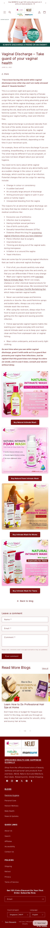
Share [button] (6, 74)
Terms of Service (12, 882)
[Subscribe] (42, 899)
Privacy (8, 877)
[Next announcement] (45, 3)
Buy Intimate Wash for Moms (25, 535)
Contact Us (9, 852)
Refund (8, 871)
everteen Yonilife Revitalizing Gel (31, 289)
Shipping (8, 866)
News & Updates (11, 816)
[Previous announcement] (4, 3)
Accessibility (10, 846)
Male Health (9, 811)
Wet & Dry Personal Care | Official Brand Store (23, 921)
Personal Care (10, 800)
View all (45, 668)
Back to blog (26, 601)
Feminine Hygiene (12, 795)
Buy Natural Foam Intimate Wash (25, 478)
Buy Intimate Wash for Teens (25, 591)
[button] (4, 12)
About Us (8, 831)
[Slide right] (30, 730)
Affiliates (8, 841)
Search (7, 836)
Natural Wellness (11, 806)
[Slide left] (19, 730)
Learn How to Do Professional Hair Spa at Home (24, 706)
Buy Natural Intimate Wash (25, 422)
